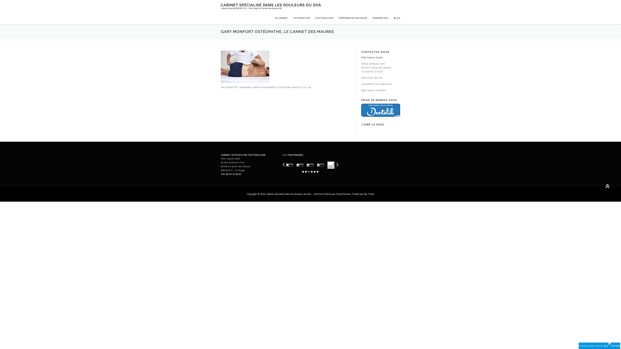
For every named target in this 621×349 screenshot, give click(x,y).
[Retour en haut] (607, 186)
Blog (397, 18)
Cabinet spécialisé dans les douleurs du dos (271, 5)
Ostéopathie (302, 18)
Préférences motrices (353, 18)
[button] (303, 172)
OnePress (319, 194)
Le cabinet (281, 18)
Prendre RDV (380, 18)
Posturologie (324, 18)
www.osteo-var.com (371, 77)
